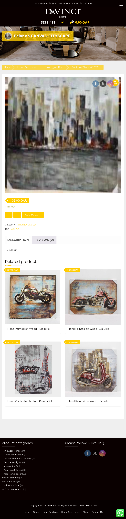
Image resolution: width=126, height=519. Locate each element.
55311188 (48, 22)
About (36, 512)
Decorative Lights (12, 462)
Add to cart (33, 214)
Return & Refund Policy (45, 3)
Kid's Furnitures (9, 482)
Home (7, 67)
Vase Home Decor (12, 474)
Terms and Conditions (81, 3)
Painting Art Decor (55, 67)
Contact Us (97, 512)
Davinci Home (85, 506)
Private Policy (63, 3)
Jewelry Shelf (10, 466)
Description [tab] (18, 240)
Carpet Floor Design (13, 455)
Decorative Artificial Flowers (17, 459)
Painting (14, 228)
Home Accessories (27, 67)
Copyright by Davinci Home (42, 506)
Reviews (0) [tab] (44, 240)
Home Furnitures (50, 512)
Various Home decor (12, 489)
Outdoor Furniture (11, 485)
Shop (85, 512)
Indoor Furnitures (10, 478)
